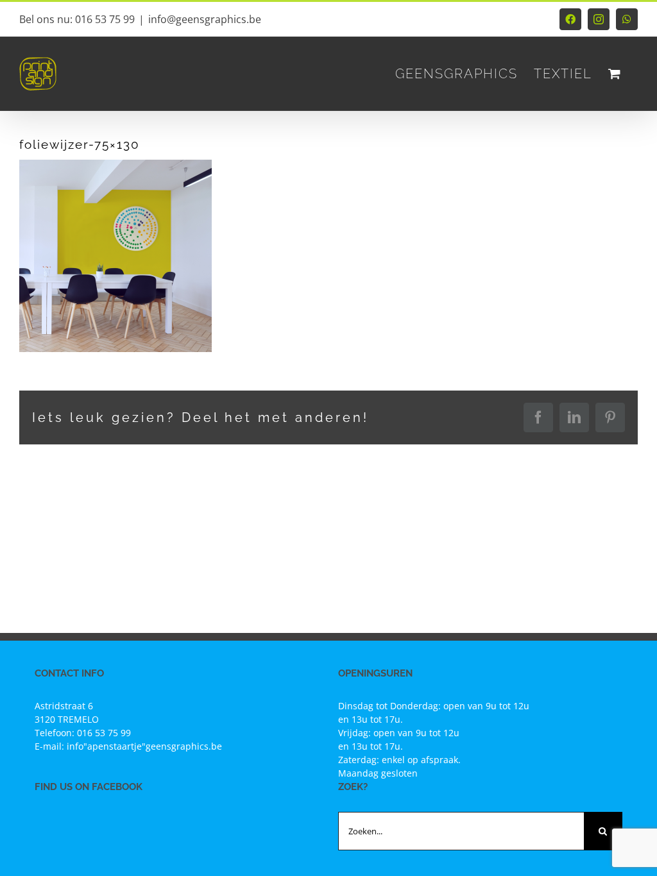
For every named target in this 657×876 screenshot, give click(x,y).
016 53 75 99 (104, 733)
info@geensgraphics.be (204, 19)
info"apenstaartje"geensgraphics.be (144, 746)
